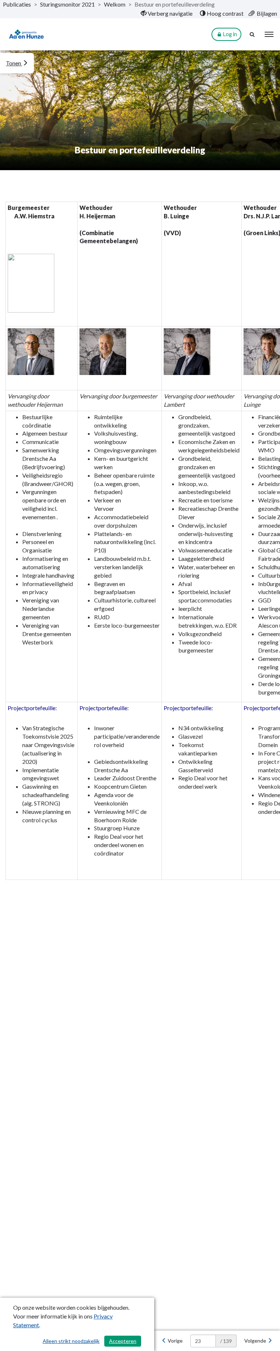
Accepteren (122, 1341)
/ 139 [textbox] (226, 1341)
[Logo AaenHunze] (26, 34)
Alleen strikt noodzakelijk (71, 1341)
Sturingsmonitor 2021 (67, 4)
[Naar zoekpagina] (252, 34)
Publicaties (17, 4)
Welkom (114, 4)
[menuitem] (167, 13)
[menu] (269, 34)
